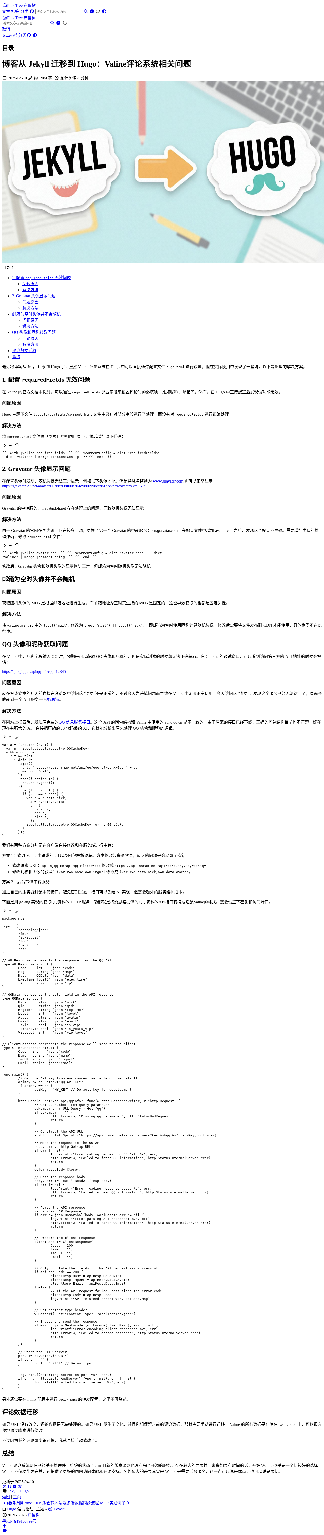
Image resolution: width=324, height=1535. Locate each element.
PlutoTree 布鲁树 (21, 5)
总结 (16, 357)
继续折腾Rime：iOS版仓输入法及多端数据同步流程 (53, 1503)
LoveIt (58, 1509)
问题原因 (30, 284)
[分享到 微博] (19, 1486)
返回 (6, 1497)
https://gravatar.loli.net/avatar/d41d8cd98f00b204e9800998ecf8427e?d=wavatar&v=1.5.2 (73, 486)
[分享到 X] (4, 1486)
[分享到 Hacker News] (14, 1486)
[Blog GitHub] (32, 11)
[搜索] (86, 11)
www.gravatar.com (168, 481)
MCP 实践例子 (113, 1503)
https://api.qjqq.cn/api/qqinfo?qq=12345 (34, 671)
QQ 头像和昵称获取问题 (34, 332)
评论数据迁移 (24, 350)
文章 (6, 11)
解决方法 (30, 290)
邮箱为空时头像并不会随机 (36, 314)
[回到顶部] (4, 1526)
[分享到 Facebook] (9, 1486)
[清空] (92, 11)
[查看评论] (4, 1530)
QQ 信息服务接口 (74, 722)
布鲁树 (34, 1515)
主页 (17, 1497)
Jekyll (12, 1491)
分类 (24, 11)
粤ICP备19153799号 (19, 1521)
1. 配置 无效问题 (41, 277)
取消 (6, 29)
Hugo (24, 1491)
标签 (15, 11)
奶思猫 (53, 699)
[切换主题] (104, 11)
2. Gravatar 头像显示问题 (33, 296)
